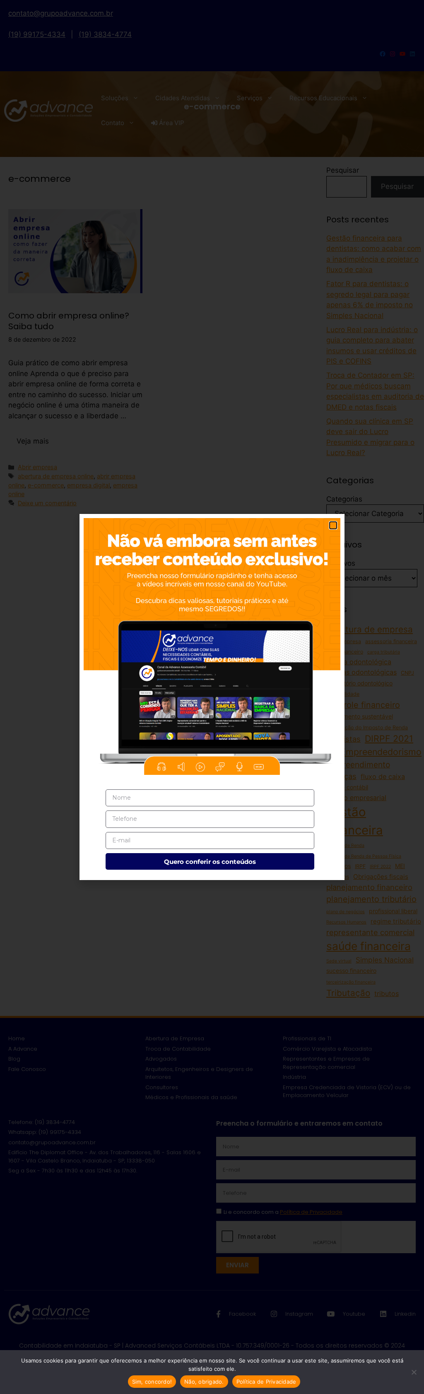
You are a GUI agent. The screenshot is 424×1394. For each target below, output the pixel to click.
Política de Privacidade (266, 1381)
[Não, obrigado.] (414, 1372)
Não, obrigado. (204, 1381)
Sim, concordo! (152, 1381)
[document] (212, 697)
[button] (333, 525)
